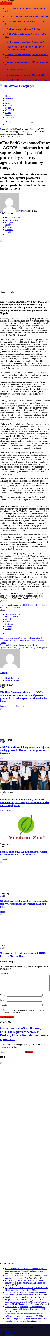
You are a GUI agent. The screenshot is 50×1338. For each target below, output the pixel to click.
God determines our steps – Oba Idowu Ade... (26, 42)
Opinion (3, 860)
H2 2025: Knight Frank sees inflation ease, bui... (27, 16)
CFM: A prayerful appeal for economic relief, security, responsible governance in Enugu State (24, 903)
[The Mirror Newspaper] (17, 86)
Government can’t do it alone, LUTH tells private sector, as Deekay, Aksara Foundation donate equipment (24, 802)
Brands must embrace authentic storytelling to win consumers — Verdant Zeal (23, 853)
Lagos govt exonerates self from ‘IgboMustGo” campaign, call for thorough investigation (24, 646)
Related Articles (12, 678)
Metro (8, 129)
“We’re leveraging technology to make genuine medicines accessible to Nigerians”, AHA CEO (25, 1307)
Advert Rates (10, 1332)
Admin (22, 211)
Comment (5, 973)
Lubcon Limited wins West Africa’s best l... (25, 75)
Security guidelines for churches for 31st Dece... (27, 80)
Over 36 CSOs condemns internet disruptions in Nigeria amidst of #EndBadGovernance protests (23, 640)
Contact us (9, 1335)
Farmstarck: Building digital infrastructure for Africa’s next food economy (24, 1315)
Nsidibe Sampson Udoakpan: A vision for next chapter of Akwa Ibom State (25, 1298)
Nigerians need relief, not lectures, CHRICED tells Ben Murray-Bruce (24, 954)
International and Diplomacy (12, 706)
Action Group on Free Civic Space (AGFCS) (23, 605)
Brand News (5, 810)
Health (3, 758)
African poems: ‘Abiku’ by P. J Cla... (22, 29)
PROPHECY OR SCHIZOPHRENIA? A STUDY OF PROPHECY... (25, 48)
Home (2, 129)
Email (3, 1000)
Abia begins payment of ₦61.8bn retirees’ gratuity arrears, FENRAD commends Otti (26, 1303)
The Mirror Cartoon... (16, 70)
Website (3, 1005)
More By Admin (12, 680)
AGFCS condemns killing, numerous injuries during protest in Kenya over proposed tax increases (24, 750)
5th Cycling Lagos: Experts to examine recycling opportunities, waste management (25, 1293)
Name (3, 995)
